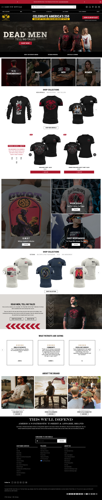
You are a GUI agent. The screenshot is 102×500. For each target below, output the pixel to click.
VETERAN (32, 254)
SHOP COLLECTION (51, 291)
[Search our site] (33, 6)
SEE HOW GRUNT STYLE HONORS (16, 149)
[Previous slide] (6, 109)
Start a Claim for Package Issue (22, 464)
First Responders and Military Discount (23, 468)
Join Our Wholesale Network (69, 456)
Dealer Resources (67, 458)
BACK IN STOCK (51, 92)
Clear (74, 6)
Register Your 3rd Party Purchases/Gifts (24, 456)
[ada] (86, 6)
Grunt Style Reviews (68, 466)
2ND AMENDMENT (67, 254)
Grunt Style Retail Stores (68, 450)
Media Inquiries (67, 460)
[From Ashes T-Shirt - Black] (45, 149)
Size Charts (19, 474)
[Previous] (17, 1)
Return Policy (19, 454)
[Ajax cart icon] (99, 7)
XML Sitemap (15, 497)
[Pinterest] (21, 482)
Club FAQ (18, 450)
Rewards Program (20, 466)
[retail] (92, 6)
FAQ (17, 448)
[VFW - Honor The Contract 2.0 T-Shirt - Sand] (17, 273)
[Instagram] (18, 482)
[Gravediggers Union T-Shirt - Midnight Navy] (51, 273)
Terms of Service (43, 448)
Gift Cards (66, 464)
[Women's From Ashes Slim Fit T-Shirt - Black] (79, 149)
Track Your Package (20, 460)
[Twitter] (15, 482)
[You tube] (26, 482)
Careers (65, 452)
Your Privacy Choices (44, 458)
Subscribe (61, 440)
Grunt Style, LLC (16, 489)
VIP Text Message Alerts (68, 462)
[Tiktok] (23, 482)
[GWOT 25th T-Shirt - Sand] (85, 273)
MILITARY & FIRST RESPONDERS (46, 254)
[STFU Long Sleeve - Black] (19, 110)
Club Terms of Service (44, 450)
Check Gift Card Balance (21, 472)
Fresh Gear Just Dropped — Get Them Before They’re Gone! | (51, 1)
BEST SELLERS (61, 92)
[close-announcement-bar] (100, 2)
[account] (95, 6)
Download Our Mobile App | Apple (70, 470)
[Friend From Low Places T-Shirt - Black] (83, 110)
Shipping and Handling (44, 456)
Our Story (66, 448)
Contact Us (19, 470)
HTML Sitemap (8, 497)
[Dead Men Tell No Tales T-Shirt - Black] (51, 110)
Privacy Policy (42, 454)
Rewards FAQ (19, 452)
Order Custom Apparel (68, 454)
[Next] (84, 1)
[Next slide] (95, 109)
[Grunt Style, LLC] (11, 7)
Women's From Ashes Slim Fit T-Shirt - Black (79, 167)
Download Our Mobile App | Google (70, 468)
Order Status (19, 458)
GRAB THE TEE (30, 319)
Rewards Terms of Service (45, 452)
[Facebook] (12, 482)
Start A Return (19, 462)
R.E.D (58, 254)
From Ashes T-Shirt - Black (45, 167)
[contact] (89, 6)
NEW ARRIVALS (40, 92)
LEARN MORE (17, 414)
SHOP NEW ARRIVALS (51, 127)
